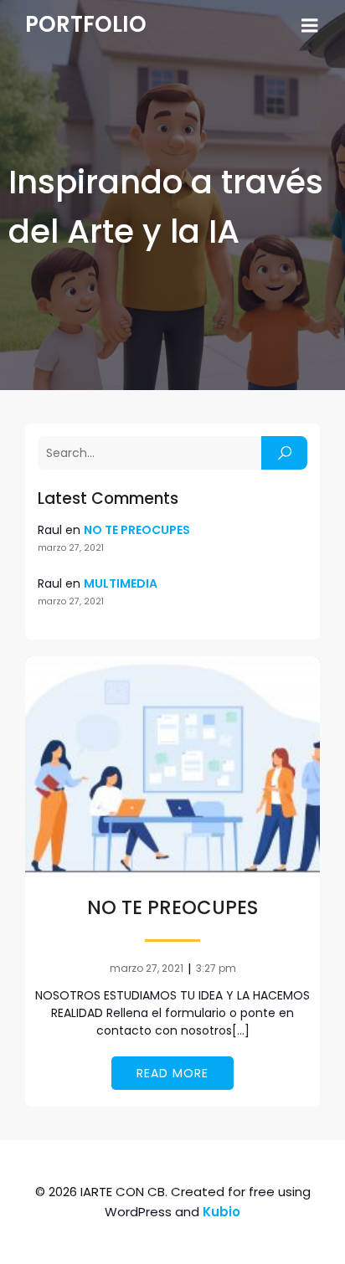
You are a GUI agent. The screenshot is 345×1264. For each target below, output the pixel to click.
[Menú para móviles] (310, 26)
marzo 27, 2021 (146, 968)
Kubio (221, 1211)
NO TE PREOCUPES (137, 530)
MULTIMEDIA (120, 583)
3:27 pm (216, 968)
